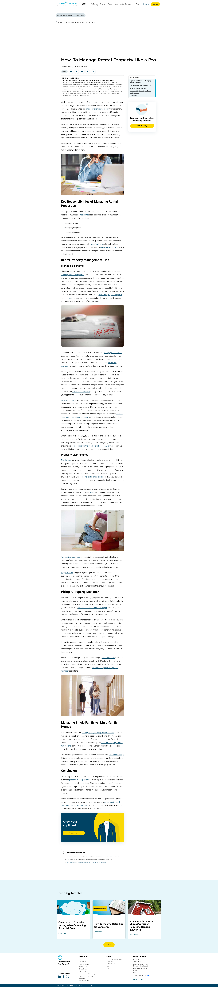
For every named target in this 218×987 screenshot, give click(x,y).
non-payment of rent (113, 352)
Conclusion (133, 95)
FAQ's (110, 4)
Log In (147, 4)
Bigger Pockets (67, 572)
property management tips (80, 780)
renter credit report (112, 802)
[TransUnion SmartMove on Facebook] (63, 976)
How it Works (84, 4)
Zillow (92, 492)
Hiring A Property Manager (138, 88)
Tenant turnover (68, 400)
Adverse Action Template (123, 4)
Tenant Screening (94, 4)
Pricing (102, 4)
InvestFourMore (96, 244)
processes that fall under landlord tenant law (92, 446)
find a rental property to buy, (97, 109)
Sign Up (155, 4)
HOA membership (116, 755)
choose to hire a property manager (92, 608)
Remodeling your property (72, 557)
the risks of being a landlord (93, 477)
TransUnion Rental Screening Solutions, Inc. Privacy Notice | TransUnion (86, 862)
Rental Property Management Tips (140, 85)
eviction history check (81, 391)
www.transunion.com (107, 857)
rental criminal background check (75, 805)
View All (109, 945)
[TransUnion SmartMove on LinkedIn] (59, 976)
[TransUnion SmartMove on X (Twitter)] (67, 976)
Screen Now (73, 833)
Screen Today (142, 126)
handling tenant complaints (72, 275)
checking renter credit (109, 247)
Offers (136, 4)
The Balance (84, 215)
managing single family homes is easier (98, 732)
